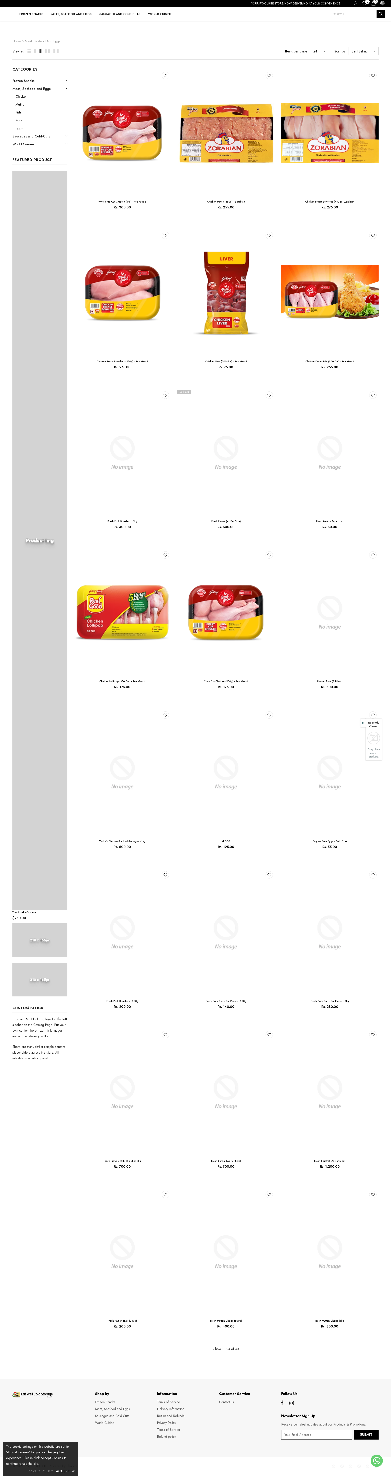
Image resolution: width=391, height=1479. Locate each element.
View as (18, 51)
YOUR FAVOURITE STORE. (268, 3)
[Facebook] (282, 1403)
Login (355, 4)
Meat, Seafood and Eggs (42, 41)
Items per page (296, 51)
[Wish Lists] (165, 76)
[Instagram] (291, 1403)
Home (16, 41)
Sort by (339, 51)
